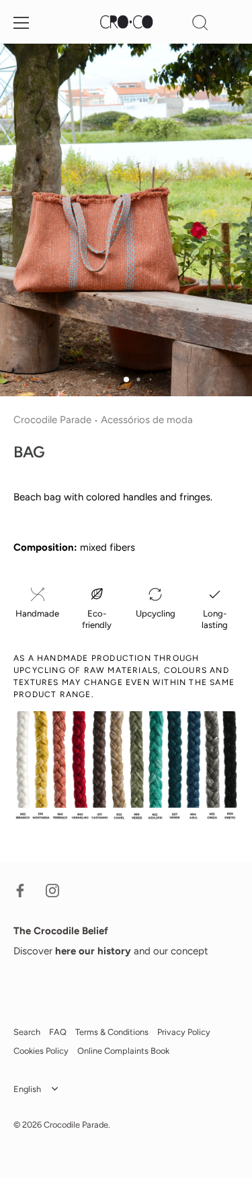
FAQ (58, 1032)
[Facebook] (20, 890)
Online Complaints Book (123, 1051)
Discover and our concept (110, 951)
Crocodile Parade (52, 420)
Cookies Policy (41, 1051)
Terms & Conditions (112, 1032)
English (27, 1089)
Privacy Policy (183, 1032)
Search (26, 1032)
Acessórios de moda (147, 420)
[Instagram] (52, 890)
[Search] (200, 25)
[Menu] (21, 23)
